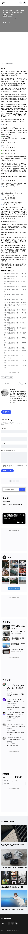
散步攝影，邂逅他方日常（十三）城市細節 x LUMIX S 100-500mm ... (12, 844)
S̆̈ (8, 712)
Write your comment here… (8, 450)
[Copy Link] (9, 22)
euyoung (10, 724)
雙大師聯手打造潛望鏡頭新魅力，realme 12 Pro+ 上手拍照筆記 (15, 715)
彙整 (4, 777)
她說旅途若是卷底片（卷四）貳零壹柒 (15, 286)
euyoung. (17, 930)
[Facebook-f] (9, 923)
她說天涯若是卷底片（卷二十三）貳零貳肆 (18, 638)
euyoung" (7, 501)
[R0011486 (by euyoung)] (8, 180)
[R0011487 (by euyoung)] (8, 190)
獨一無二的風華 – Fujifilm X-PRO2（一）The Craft (16, 701)
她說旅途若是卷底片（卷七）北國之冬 (15, 299)
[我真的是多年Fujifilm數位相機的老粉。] (5, 580)
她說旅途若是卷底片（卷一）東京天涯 (15, 274)
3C (9, 19)
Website (3, 443)
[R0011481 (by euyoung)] (7, 195)
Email (2, 436)
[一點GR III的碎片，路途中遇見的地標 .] (22, 580)
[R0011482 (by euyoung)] (8, 147)
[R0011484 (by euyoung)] (8, 153)
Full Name (3, 428)
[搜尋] (22, 489)
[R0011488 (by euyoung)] (8, 218)
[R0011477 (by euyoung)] (8, 186)
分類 (16, 781)
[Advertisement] (14, 46)
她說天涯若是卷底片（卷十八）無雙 (14, 348)
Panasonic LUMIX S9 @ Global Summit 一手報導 (17, 650)
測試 (16, 19)
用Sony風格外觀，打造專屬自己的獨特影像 (18, 644)
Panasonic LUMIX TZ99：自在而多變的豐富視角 (18, 632)
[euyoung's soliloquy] (6, 2)
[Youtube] (16, 923)
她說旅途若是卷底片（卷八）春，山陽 (15, 302)
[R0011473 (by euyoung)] (8, 124)
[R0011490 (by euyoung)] (8, 204)
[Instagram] (12, 923)
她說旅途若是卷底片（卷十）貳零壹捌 (15, 310)
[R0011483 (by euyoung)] (8, 150)
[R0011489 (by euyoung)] (8, 199)
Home (2, 63)
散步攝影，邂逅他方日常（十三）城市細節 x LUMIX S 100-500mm (18, 627)
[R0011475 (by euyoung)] (8, 142)
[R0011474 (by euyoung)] (8, 136)
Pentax (12, 19)
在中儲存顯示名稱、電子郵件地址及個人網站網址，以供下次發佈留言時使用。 (15, 466)
